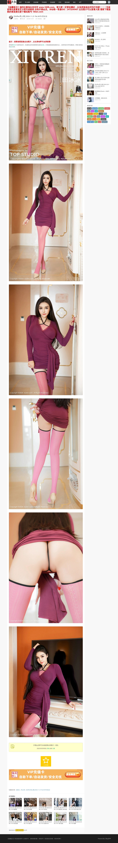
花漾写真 (104, 122)
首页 (20, 2)
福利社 (16, 18)
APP (80, 2)
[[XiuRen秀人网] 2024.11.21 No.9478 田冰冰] (46, 161)
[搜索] (105, 2)
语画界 (103, 116)
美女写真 (94, 108)
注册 (53, 748)
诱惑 (92, 111)
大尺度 (101, 114)
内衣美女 (90, 114)
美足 (105, 114)
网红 (98, 119)
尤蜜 (99, 122)
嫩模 (89, 111)
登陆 (48, 748)
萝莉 (96, 122)
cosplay (96, 114)
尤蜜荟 (89, 119)
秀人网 (23, 18)
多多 (11, 47)
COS (60, 2)
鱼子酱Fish (90, 122)
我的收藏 (67, 2)
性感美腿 (101, 108)
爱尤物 (94, 119)
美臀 (96, 111)
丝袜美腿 (35, 2)
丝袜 (43, 45)
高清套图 (44, 2)
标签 (74, 2)
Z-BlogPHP (108, 838)
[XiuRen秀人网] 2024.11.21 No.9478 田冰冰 (30, 16)
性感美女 (107, 108)
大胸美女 (90, 116)
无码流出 (103, 119)
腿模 (107, 116)
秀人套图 (27, 2)
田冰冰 (14, 45)
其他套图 (52, 2)
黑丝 (95, 116)
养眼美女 (101, 111)
